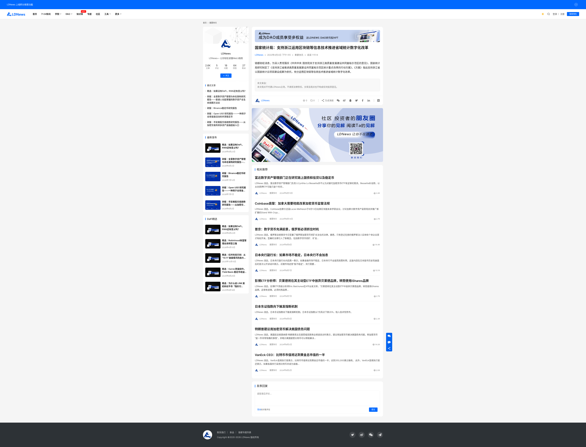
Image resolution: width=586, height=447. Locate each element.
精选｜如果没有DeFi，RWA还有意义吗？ (226, 91)
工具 (106, 14)
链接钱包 (573, 14)
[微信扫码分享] (338, 100)
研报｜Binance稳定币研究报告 (222, 108)
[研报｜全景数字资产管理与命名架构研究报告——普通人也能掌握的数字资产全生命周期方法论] (213, 162)
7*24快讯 (46, 14)
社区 (98, 14)
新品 (232, 432)
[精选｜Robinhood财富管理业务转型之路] (213, 244)
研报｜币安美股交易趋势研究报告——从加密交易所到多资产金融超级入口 (234, 204)
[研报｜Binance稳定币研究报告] (213, 176)
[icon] (352, 435)
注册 (562, 14)
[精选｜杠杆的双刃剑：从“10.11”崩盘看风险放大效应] (213, 258)
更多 (117, 14)
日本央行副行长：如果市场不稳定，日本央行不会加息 (291, 255)
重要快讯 (299, 55)
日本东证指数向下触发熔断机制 (276, 306)
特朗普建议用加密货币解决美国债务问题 (282, 329)
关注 (227, 76)
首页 (35, 14)
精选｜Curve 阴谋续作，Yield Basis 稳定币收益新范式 (234, 272)
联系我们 (221, 432)
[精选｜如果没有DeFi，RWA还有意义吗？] (213, 148)
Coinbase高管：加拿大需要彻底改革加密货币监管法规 (292, 203)
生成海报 (329, 100)
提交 (373, 409)
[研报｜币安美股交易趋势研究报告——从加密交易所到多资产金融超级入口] (213, 205)
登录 (555, 14)
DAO (68, 14)
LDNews (259, 55)
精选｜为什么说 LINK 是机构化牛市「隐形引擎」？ (233, 286)
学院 (57, 14)
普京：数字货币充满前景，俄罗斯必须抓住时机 (287, 229)
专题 (89, 14)
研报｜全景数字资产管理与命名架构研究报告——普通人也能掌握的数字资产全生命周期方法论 (226, 99)
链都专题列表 (244, 432)
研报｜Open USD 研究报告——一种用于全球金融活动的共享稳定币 (234, 190)
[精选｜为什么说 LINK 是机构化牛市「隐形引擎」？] (213, 286)
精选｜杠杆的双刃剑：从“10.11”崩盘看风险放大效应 (234, 257)
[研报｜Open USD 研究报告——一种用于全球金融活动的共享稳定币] (213, 191)
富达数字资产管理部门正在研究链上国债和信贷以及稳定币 (294, 178)
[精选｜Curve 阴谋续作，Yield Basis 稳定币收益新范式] (213, 272)
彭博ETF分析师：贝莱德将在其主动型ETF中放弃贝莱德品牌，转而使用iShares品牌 (312, 281)
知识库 (80, 14)
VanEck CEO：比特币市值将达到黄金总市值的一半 (290, 355)
